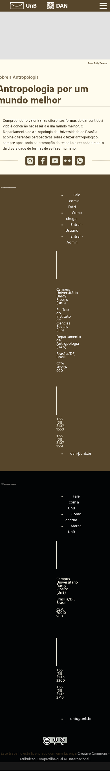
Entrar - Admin (75, 239)
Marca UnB (75, 529)
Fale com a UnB (74, 502)
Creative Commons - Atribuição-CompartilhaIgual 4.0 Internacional (64, 756)
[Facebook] (42, 160)
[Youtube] (55, 160)
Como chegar (74, 216)
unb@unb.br (81, 719)
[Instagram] (30, 160)
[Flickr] (67, 160)
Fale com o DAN (74, 201)
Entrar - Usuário (74, 227)
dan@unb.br (80, 453)
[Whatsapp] (80, 160)
